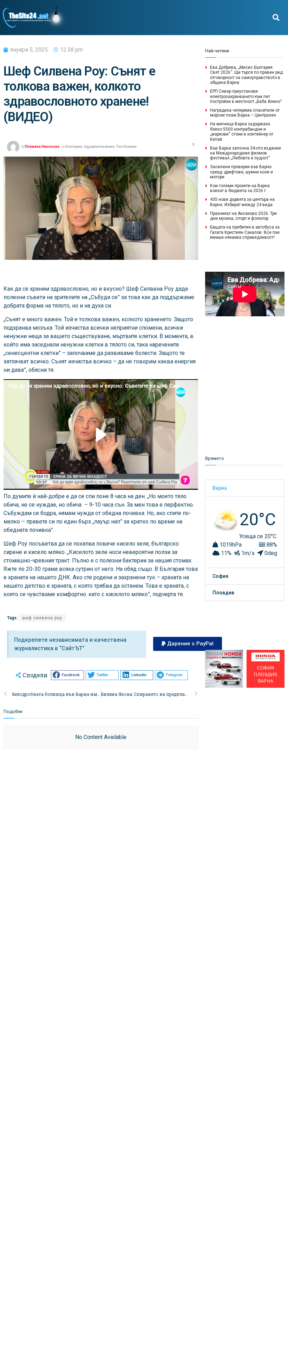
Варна (219, 488)
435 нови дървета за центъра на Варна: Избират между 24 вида (242, 202)
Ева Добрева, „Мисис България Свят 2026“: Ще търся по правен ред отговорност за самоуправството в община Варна (246, 75)
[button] (276, 18)
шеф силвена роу (42, 617)
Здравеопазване (99, 147)
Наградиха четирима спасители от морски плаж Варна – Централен (245, 113)
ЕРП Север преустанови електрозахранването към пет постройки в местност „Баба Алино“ (246, 96)
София (220, 576)
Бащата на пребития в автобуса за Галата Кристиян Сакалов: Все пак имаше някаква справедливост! (245, 232)
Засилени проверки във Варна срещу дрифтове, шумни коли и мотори (241, 171)
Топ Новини (126, 147)
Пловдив (223, 592)
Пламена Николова (42, 147)
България (73, 147)
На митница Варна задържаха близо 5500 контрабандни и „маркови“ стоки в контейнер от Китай (241, 131)
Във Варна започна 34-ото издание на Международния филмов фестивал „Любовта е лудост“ (245, 153)
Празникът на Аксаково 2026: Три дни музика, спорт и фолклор (243, 216)
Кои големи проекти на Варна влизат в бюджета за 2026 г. (240, 188)
